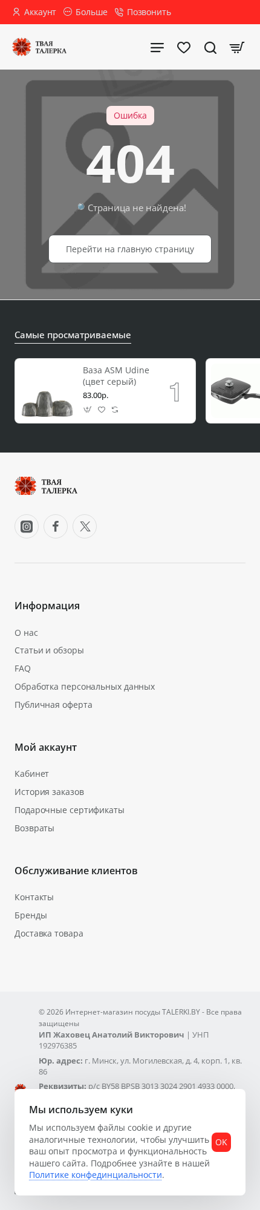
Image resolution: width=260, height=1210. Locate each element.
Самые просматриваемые (73, 335)
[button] (88, 410)
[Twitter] (85, 526)
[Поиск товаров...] (210, 47)
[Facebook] (56, 526)
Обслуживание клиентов (76, 871)
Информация (47, 606)
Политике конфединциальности (95, 1174)
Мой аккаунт (46, 747)
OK (221, 1142)
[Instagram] (27, 526)
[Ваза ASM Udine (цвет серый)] (47, 391)
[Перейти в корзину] (237, 47)
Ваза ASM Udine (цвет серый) (116, 376)
